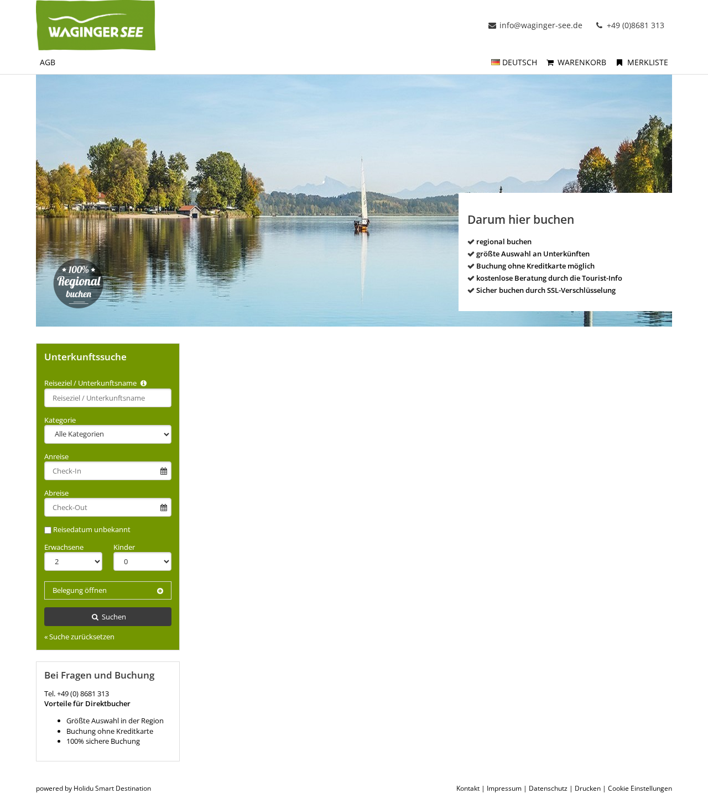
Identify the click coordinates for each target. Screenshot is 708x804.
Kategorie (60, 420)
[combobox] (107, 397)
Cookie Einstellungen (640, 788)
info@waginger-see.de (541, 25)
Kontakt (468, 788)
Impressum (504, 788)
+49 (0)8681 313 (634, 25)
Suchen (113, 617)
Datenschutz (548, 788)
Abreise (56, 493)
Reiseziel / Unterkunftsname (91, 383)
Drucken (588, 788)
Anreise (56, 456)
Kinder (124, 547)
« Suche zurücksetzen (79, 637)
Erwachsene (64, 547)
